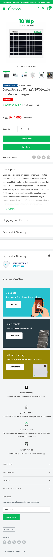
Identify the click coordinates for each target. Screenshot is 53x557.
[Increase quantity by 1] (28, 129)
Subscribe (11, 517)
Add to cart (26, 138)
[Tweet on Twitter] (44, 157)
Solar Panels (26, 85)
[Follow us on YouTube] (19, 542)
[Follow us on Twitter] (9, 542)
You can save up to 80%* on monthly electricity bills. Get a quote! (26, 2)
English (6, 529)
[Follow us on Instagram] (14, 542)
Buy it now (26, 147)
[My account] (43, 8)
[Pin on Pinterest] (39, 157)
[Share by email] (48, 157)
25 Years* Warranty (12, 105)
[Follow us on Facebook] (4, 542)
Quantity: (6, 129)
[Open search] (38, 8)
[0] (48, 8)
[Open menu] (4, 9)
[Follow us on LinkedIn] (24, 542)
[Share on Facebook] (34, 157)
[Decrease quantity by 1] (14, 129)
